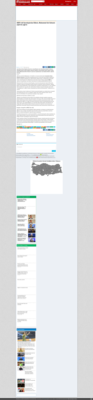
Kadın (32, 4)
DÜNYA (18, 67)
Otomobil (65, 4)
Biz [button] (75, 1)
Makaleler (59, 4)
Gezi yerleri (17, 4)
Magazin (54, 4)
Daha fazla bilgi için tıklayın (72, 398)
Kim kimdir (38, 4)
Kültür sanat (49, 4)
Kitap (43, 4)
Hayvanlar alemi (28, 4)
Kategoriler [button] (68, 1)
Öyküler (70, 4)
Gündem (22, 4)
